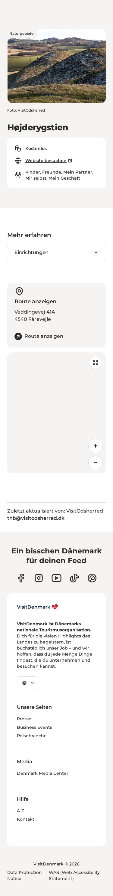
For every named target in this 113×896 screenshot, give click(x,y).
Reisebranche (32, 735)
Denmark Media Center (42, 773)
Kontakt (25, 819)
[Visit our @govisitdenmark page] (74, 578)
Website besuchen (46, 160)
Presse (24, 719)
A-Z (20, 810)
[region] (56, 412)
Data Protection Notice (24, 875)
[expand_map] (95, 362)
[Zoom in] (95, 446)
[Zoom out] (95, 463)
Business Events (34, 727)
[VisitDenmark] (37, 607)
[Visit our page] (38, 578)
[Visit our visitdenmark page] (56, 578)
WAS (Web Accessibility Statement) (74, 875)
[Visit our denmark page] (21, 578)
